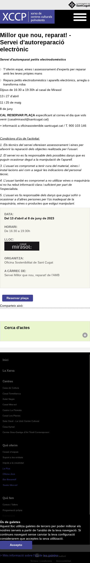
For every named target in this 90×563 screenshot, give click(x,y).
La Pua (6, 468)
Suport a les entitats (13, 457)
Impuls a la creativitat (13, 463)
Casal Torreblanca (12, 393)
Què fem (8, 498)
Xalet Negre (9, 399)
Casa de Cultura (11, 388)
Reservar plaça (18, 298)
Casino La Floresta (12, 410)
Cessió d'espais (10, 452)
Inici (2, 26)
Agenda (12, 26)
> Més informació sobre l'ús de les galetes (29, 555)
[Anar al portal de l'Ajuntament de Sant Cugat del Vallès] (79, 5)
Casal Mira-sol (10, 404)
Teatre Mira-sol (10, 485)
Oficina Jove (9, 474)
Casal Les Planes (11, 415)
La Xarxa (8, 370)
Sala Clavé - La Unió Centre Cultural (21, 421)
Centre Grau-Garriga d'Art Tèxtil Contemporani (26, 432)
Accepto (16, 545)
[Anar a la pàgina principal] (27, 17)
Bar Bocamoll (9, 479)
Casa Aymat (9, 427)
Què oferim (10, 445)
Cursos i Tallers (10, 504)
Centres (8, 381)
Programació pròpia (12, 510)
